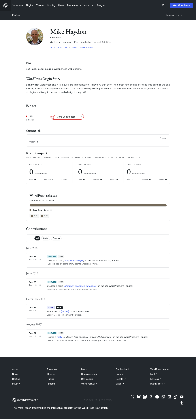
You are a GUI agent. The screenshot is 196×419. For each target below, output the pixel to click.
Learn (84, 369)
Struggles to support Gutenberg (80, 286)
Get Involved (122, 369)
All (37, 238)
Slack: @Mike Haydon (82, 47)
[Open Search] (163, 5)
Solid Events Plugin (73, 260)
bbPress (155, 379)
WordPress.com (159, 369)
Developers (87, 379)
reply (59, 337)
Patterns (51, 383)
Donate (121, 379)
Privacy (16, 383)
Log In (179, 15)
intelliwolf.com (59, 47)
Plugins (50, 379)
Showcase (52, 369)
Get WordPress (181, 5)
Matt (154, 374)
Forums (56, 238)
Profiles (16, 15)
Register (170, 15)
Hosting (16, 379)
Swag (120, 383)
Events (119, 374)
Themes (51, 374)
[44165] (65, 311)
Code (45, 238)
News (15, 374)
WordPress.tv (89, 383)
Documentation (89, 374)
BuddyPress (157, 383)
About (15, 369)
